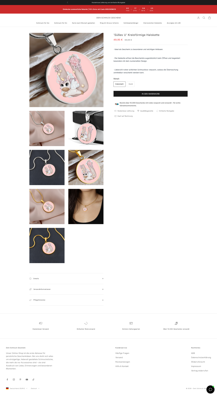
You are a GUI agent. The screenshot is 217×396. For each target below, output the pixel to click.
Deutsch (34, 388)
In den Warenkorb (150, 94)
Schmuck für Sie (42, 23)
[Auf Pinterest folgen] (20, 379)
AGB (193, 353)
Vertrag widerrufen (199, 370)
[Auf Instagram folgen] (14, 379)
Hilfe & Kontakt (122, 366)
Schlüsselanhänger (131, 23)
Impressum (196, 366)
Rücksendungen (122, 362)
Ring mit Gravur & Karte (109, 23)
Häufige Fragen (122, 353)
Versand (119, 357)
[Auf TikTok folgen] (33, 379)
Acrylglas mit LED (174, 23)
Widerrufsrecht (198, 362)
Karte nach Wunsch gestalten (83, 23)
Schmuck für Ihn (60, 23)
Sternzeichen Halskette (152, 23)
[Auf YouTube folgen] (27, 379)
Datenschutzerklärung (201, 357)
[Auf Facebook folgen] (7, 379)
